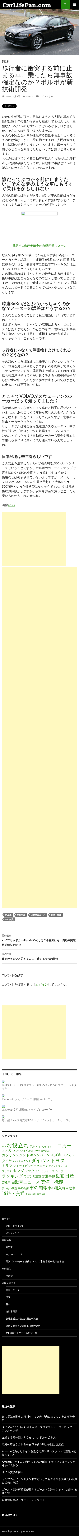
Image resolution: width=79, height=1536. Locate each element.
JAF (4, 1146)
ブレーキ (62, 1166)
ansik (11, 505)
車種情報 (6, 1240)
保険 (8, 1297)
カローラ (35, 1150)
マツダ (29, 1171)
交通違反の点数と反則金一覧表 (22, 1318)
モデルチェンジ (14, 1254)
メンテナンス (13, 1232)
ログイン (42, 984)
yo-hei (30, 96)
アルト (34, 1146)
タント (27, 1161)
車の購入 (55, 1188)
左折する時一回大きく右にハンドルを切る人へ (30, 1437)
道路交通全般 (9, 1282)
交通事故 (21, 914)
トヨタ (57, 1160)
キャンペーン (40, 1155)
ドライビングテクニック (32, 1165)
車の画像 (23, 1188)
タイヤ (7, 1161)
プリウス (7, 1171)
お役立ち (17, 1145)
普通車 (6, 1182)
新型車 (5, 61)
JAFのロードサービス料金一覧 (21, 1332)
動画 (60, 1175)
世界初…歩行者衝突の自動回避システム (39, 245)
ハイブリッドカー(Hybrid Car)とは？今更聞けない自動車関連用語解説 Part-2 (39, 940)
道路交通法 (31, 1194)
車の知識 (9, 919)
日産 (69, 1175)
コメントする (46, 96)
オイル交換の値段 (12, 1472)
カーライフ (7, 1218)
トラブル (9, 1165)
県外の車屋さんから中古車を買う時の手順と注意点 (33, 1444)
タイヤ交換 (17, 1161)
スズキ (56, 1154)
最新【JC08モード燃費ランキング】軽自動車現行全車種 (35, 1261)
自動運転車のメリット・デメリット (23, 1499)
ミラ (37, 1171)
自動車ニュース (38, 914)
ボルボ (8, 914)
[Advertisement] (34, 539)
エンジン (7, 1150)
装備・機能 (56, 914)
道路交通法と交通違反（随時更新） (24, 1325)
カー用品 (45, 1150)
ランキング (12, 1175)
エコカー (62, 1145)
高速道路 (41, 1194)
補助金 (9, 1275)
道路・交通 (13, 1193)
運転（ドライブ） (15, 1225)
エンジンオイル (22, 1150)
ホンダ (18, 1170)
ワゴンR (29, 1176)
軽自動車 (68, 1188)
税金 (8, 1304)
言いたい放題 (9, 1188)
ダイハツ (40, 1160)
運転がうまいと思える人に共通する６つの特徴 (30, 956)
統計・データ (13, 1290)
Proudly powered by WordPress (18, 1531)
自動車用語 (11, 1311)
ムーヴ (59, 1171)
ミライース (47, 1171)
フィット (53, 1166)
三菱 (38, 1176)
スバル (68, 1154)
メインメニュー (74, 4)
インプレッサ (45, 1146)
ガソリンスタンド (16, 1155)
